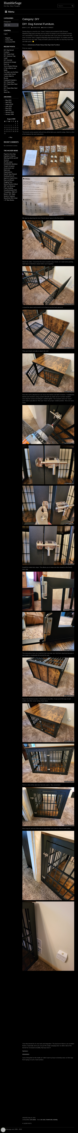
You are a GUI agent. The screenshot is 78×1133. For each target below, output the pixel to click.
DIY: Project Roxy (9, 82)
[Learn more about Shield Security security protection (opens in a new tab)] (3, 1130)
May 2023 (8, 100)
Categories (7, 21)
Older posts (27, 1123)
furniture (49, 1119)
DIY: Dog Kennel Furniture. (38, 24)
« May (10, 137)
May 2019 (8, 108)
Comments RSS (10, 42)
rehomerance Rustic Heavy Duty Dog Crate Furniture (44, 45)
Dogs (34, 1119)
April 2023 (8, 102)
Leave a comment (48, 27)
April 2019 (8, 110)
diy (41, 1119)
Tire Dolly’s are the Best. (11, 72)
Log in (6, 34)
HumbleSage (12, 3)
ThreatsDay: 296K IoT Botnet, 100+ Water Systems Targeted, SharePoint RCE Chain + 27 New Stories (11, 196)
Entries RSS (9, 40)
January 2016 (9, 112)
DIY (31, 1119)
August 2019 (9, 104)
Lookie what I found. (10, 74)
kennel (55, 1119)
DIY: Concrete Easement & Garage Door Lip (10, 62)
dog (44, 1119)
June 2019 (8, 106)
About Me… (7, 92)
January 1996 (9, 114)
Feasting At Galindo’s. (10, 80)
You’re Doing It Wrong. (10, 66)
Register (7, 38)
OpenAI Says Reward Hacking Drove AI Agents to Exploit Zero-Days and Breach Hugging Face (11, 178)
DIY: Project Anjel (9, 54)
